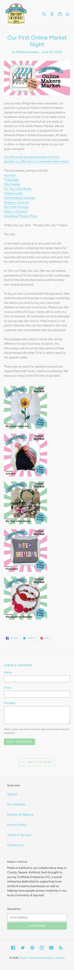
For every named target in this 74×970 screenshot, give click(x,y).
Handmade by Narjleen (19, 198)
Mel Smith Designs (16, 207)
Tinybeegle (11, 179)
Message (9, 703)
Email (7, 687)
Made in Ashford (30, 957)
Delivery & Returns (20, 815)
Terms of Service (19, 835)
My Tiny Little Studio (17, 188)
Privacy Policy (17, 825)
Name (8, 672)
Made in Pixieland (15, 211)
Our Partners (16, 804)
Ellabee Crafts (13, 193)
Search (12, 794)
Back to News (39, 762)
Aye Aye (9, 175)
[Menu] (68, 14)
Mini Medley (12, 184)
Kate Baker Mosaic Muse (20, 216)
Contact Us (15, 845)
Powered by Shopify (52, 957)
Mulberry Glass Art (16, 202)
